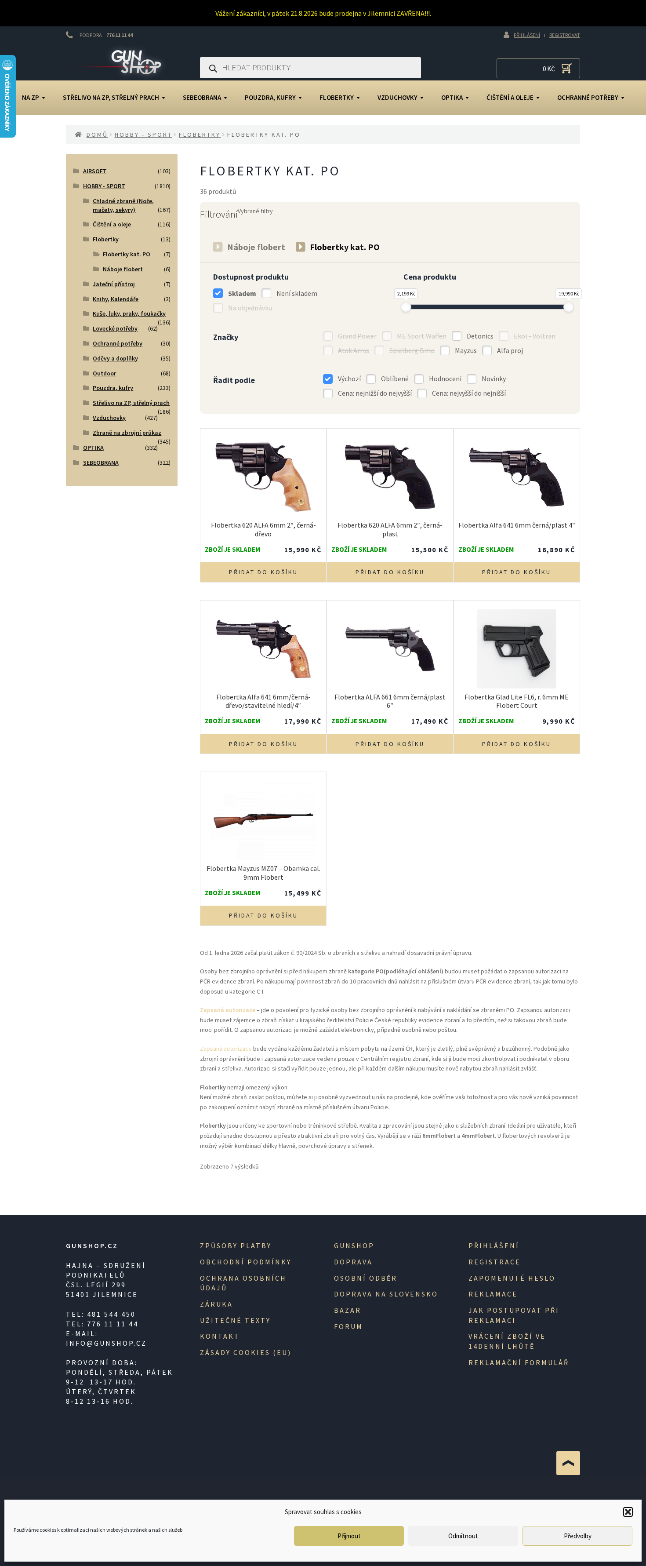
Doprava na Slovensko (386, 1293)
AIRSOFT (95, 171)
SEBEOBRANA (202, 97)
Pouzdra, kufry (270, 97)
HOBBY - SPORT (143, 134)
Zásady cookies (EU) (245, 1352)
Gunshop (354, 1245)
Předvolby (578, 1536)
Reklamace (493, 1293)
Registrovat (564, 35)
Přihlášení (527, 35)
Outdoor (104, 373)
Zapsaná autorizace (226, 1048)
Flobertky (336, 97)
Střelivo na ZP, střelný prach (111, 97)
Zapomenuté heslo (511, 1278)
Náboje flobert (123, 269)
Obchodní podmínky (245, 1261)
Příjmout (349, 1536)
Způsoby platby (236, 1245)
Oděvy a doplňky (115, 358)
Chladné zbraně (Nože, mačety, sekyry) (123, 205)
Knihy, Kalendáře (115, 299)
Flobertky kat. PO (126, 254)
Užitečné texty (235, 1320)
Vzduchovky (397, 97)
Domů (97, 134)
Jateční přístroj (114, 284)
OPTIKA (452, 97)
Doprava (353, 1261)
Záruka (216, 1304)
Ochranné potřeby (587, 97)
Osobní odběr (365, 1278)
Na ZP (30, 97)
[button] (628, 1512)
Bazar (347, 1310)
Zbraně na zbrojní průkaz (127, 433)
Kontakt (220, 1336)
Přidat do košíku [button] (263, 572)
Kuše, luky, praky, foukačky (129, 313)
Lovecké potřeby (115, 328)
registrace (494, 1261)
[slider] (406, 307)
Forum (348, 1326)
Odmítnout (463, 1536)
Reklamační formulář (518, 1362)
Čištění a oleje (509, 97)
